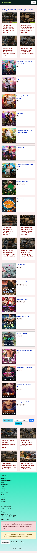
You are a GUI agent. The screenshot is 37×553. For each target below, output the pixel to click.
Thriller (3, 495)
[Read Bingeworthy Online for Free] (9, 204)
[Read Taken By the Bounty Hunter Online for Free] (9, 373)
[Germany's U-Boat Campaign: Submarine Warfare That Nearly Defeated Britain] (9, 433)
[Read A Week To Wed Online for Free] (9, 270)
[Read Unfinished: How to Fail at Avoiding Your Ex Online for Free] (9, 136)
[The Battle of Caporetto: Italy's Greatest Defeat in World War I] (28, 433)
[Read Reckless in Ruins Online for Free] (9, 339)
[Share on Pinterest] (10, 515)
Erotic (2, 482)
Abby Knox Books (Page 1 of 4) (17, 9)
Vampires (3, 491)
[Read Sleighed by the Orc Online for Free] (9, 187)
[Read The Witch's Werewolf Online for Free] (9, 304)
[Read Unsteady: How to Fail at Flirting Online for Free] (9, 101)
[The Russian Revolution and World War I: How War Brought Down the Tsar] (9, 17)
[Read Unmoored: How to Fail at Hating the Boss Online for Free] (9, 67)
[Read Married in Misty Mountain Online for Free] (9, 356)
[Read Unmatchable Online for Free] (9, 153)
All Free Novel (6, 2)
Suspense (3, 501)
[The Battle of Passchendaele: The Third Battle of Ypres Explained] (9, 456)
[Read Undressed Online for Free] (9, 119)
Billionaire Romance (6, 480)
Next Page (18, 423)
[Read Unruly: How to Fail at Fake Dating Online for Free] (9, 170)
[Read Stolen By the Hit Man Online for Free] (9, 322)
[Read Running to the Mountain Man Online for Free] (9, 390)
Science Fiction (5, 493)
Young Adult (4, 484)
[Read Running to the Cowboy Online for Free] (9, 407)
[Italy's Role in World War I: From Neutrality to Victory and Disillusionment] (28, 456)
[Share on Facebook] (2, 515)
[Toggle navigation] (33, 2)
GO (31, 420)
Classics (3, 499)
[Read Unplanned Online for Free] (9, 84)
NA (21, 301)
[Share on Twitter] (6, 515)
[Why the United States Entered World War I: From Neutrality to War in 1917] (9, 41)
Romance (3, 478)
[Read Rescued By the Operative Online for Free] (9, 287)
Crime (2, 486)
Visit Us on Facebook (7, 509)
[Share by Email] (14, 515)
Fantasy (3, 489)
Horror (3, 497)
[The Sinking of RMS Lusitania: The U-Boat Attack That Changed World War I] (27, 41)
